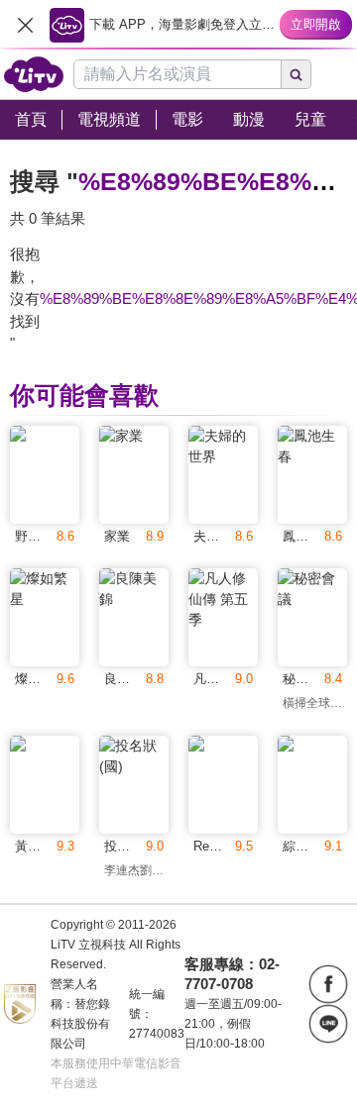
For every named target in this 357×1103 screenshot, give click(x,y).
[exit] (25, 25)
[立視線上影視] (33, 74)
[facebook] (328, 984)
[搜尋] (296, 74)
